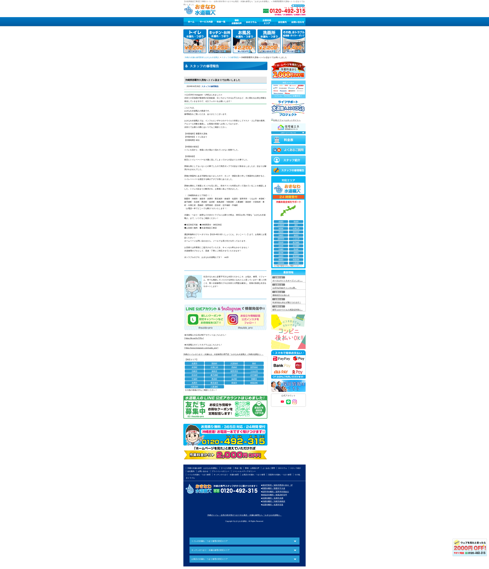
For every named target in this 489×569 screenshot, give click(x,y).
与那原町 (194, 387)
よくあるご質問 (268, 468)
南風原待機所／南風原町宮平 (274, 495)
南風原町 (254, 383)
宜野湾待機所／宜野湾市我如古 (275, 492)
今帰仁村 (214, 367)
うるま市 (254, 371)
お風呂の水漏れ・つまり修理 (253, 475)
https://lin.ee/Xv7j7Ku (194, 338)
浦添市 (214, 371)
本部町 (194, 367)
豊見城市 (214, 383)
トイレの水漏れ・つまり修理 (198, 475)
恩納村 (234, 367)
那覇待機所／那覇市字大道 (273, 488)
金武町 (234, 379)
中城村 (194, 379)
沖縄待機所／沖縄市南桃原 (273, 501)
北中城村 (254, 375)
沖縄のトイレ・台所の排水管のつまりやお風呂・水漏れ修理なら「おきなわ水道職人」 (244, 515)
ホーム (191, 21)
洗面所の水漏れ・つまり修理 (279, 475)
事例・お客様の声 (236, 21)
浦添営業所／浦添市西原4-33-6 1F (277, 485)
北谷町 (234, 375)
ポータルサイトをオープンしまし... (287, 280)
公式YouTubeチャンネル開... (284, 288)
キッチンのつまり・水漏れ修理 (226, 475)
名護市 (194, 363)
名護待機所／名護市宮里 (272, 505)
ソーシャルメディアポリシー (244, 471)
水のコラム (252, 21)
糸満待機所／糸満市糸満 (272, 498)
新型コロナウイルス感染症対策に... (287, 310)
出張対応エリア (267, 21)
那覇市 (254, 379)
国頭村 (214, 363)
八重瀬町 (214, 387)
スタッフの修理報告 (230, 57)
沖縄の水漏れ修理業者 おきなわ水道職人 (202, 57)
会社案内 (282, 21)
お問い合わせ (298, 21)
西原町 (214, 379)
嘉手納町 (214, 375)
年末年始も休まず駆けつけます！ (286, 302)
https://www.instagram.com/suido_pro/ (201, 348)
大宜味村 (234, 363)
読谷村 (194, 375)
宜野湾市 (234, 371)
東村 (254, 363)
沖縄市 (194, 371)
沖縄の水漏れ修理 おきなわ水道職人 (202, 468)
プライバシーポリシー (220, 471)
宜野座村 (254, 367)
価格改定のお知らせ (281, 295)
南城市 (234, 383)
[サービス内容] (202, 21)
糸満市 (194, 383)
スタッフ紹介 (295, 468)
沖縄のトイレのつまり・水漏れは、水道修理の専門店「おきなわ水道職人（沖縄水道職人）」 (223, 354)
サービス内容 (206, 21)
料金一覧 (221, 21)
